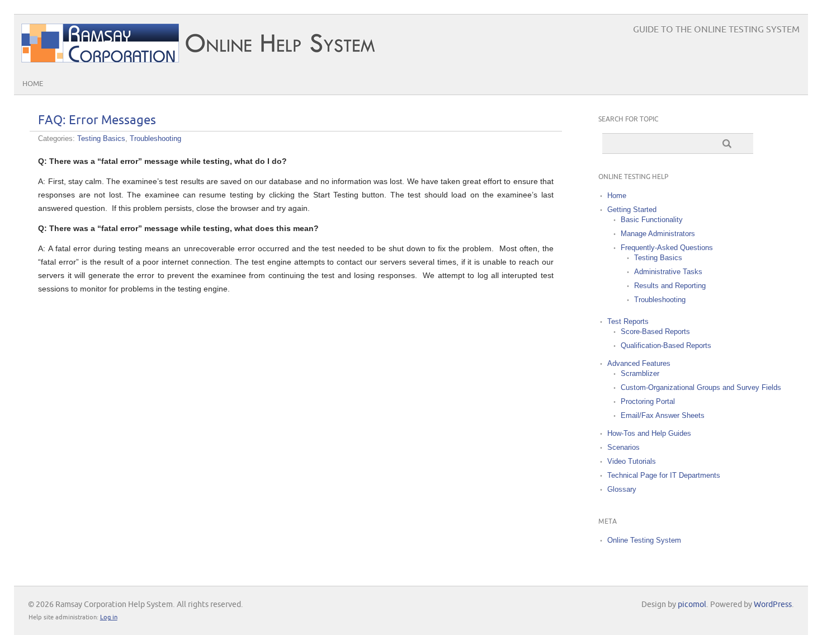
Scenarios (623, 447)
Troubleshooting (155, 138)
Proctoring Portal (648, 401)
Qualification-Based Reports (666, 345)
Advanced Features (638, 363)
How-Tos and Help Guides (649, 433)
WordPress (773, 604)
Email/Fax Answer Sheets (663, 415)
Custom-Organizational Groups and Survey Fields (701, 387)
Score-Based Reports (655, 331)
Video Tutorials (631, 461)
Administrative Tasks (668, 271)
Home (32, 84)
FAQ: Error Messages (97, 120)
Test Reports (628, 321)
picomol (692, 604)
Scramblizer (640, 373)
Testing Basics (101, 138)
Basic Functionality (652, 219)
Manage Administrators (658, 233)
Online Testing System (644, 540)
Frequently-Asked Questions (667, 247)
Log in (108, 617)
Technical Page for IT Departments (663, 475)
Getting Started (631, 209)
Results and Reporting (670, 285)
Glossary (621, 489)
